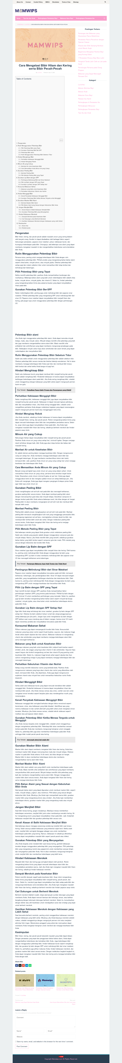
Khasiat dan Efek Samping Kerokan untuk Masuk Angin (65, 989)
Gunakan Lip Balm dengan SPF (28, 177)
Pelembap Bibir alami (27, 152)
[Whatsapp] (30, 965)
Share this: (25, 226)
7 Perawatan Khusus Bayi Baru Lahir (91, 58)
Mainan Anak (82, 91)
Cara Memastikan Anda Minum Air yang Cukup (35, 168)
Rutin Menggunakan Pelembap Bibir (30, 145)
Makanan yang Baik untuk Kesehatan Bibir (34, 189)
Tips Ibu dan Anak (84, 113)
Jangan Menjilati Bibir (26, 207)
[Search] (104, 18)
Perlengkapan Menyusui (86, 106)
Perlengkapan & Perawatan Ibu (89, 102)
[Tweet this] (20, 965)
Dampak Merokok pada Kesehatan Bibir (34, 216)
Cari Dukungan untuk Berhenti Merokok (34, 219)
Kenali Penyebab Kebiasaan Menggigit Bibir (34, 196)
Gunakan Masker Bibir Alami (27, 200)
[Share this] (16, 965)
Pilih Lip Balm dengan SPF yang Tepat (32, 182)
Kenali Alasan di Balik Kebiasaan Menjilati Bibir (36, 210)
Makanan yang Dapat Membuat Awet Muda (27, 1001)
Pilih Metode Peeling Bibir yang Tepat (32, 175)
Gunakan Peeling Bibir (25, 171)
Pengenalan (22, 143)
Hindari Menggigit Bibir (25, 193)
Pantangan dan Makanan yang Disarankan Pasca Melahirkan (24, 989)
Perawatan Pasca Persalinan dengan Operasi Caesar (44, 989)
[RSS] (105, 2)
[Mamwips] (26, 10)
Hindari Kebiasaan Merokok (28, 214)
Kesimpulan (22, 223)
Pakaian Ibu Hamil (84, 98)
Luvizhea (23, 995)
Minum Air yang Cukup (25, 164)
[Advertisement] (61, 1060)
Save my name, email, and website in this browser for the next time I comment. (45, 1041)
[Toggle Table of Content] (60, 140)
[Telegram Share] (26, 965)
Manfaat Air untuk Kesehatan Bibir (31, 166)
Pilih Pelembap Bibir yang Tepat (30, 148)
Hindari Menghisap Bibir (26, 157)
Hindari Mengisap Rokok (28, 161)
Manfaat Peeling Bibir (27, 173)
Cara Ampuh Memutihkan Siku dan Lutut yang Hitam (62, 1002)
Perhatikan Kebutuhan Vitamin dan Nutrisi (33, 191)
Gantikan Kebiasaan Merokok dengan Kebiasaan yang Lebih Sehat (42, 221)
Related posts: (26, 228)
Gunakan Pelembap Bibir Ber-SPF (31, 150)
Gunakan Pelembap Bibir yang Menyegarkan (35, 212)
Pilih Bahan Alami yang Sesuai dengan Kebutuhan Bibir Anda (39, 205)
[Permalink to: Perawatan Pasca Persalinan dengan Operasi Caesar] (45, 980)
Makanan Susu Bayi (85, 95)
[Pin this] (23, 965)
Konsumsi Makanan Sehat (26, 187)
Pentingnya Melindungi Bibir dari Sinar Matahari (35, 180)
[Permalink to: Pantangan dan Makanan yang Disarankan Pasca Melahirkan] (24, 980)
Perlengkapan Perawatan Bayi (88, 109)
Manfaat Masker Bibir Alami (29, 203)
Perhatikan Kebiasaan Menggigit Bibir (32, 159)
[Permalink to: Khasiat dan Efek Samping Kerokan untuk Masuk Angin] (66, 980)
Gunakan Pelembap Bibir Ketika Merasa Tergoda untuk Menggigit (41, 198)
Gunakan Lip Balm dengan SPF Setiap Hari (34, 184)
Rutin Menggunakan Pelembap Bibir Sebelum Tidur (36, 155)
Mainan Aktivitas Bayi (86, 88)
